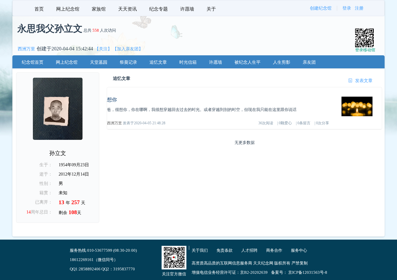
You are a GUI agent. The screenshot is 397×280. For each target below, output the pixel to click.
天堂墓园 (98, 62)
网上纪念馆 (67, 9)
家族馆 (99, 9)
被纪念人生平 (247, 62)
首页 (39, 9)
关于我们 (200, 250)
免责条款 (224, 250)
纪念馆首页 (32, 62)
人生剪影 (281, 62)
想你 (112, 99)
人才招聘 (249, 250)
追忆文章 (158, 62)
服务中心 (299, 250)
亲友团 (309, 62)
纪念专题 (158, 9)
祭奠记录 (128, 62)
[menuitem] (39, 8)
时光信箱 (188, 62)
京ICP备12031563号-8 (307, 272)
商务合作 (274, 250)
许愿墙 (187, 9)
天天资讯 (127, 9)
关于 (211, 9)
